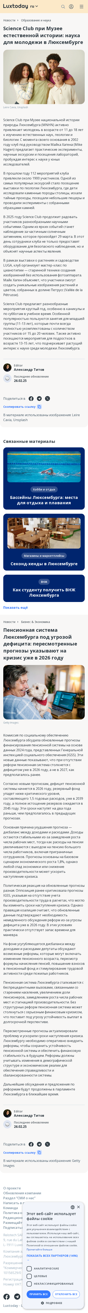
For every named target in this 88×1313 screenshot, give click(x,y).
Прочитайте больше (39, 1249)
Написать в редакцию (21, 1203)
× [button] (78, 1207)
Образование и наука (36, 20)
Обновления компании (22, 1193)
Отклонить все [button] (66, 1294)
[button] (53, 1257)
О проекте (12, 1188)
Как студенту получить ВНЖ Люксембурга (44, 592)
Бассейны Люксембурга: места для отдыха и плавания (44, 500)
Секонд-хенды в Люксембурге (44, 563)
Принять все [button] (38, 1294)
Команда (10, 1208)
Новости (9, 20)
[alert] (53, 1255)
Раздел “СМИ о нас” (19, 1198)
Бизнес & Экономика (35, 622)
